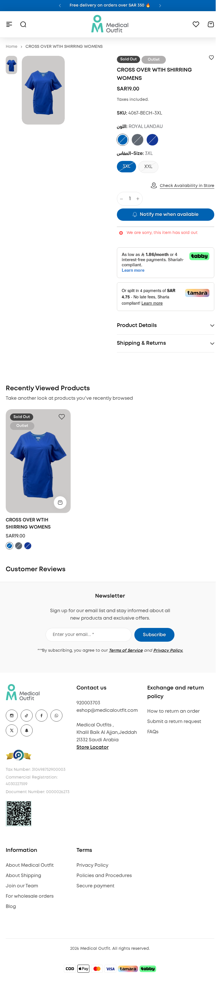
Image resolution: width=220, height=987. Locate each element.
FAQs (150, 732)
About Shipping (23, 882)
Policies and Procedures (102, 882)
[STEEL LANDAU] (137, 139)
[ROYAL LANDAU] (122, 139)
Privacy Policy (91, 872)
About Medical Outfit (30, 872)
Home (11, 46)
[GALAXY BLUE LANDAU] (152, 139)
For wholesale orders (30, 903)
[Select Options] (60, 502)
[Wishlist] (196, 24)
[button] (60, 5)
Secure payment (94, 893)
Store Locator (91, 747)
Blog (11, 913)
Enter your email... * (71, 635)
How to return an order (170, 711)
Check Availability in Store (187, 186)
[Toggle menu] (9, 24)
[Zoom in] (43, 90)
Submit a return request (171, 722)
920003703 (87, 703)
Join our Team (22, 893)
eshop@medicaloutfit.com (105, 710)
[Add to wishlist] (211, 57)
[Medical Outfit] (110, 24)
